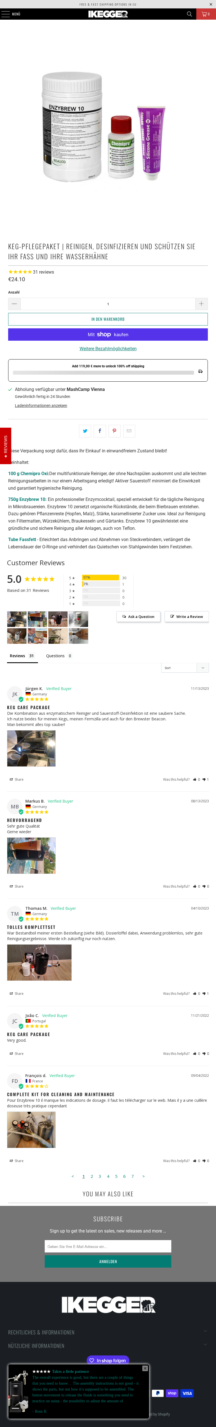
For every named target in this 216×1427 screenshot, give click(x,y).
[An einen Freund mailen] (129, 431)
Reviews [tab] (17, 655)
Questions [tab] (55, 655)
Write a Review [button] (189, 616)
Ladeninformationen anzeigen (41, 405)
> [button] (143, 1176)
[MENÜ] (2, 14)
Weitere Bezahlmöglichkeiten (108, 348)
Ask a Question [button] (141, 616)
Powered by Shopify (154, 1414)
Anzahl (13, 292)
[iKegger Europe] (108, 14)
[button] (196, 779)
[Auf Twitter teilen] (85, 431)
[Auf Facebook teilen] (100, 431)
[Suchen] (189, 14)
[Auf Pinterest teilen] (115, 431)
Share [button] (19, 779)
